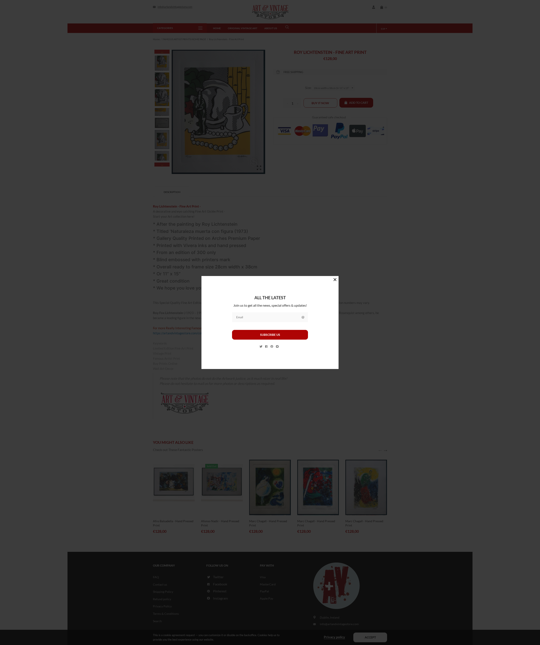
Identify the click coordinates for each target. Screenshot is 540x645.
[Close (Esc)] (335, 279)
